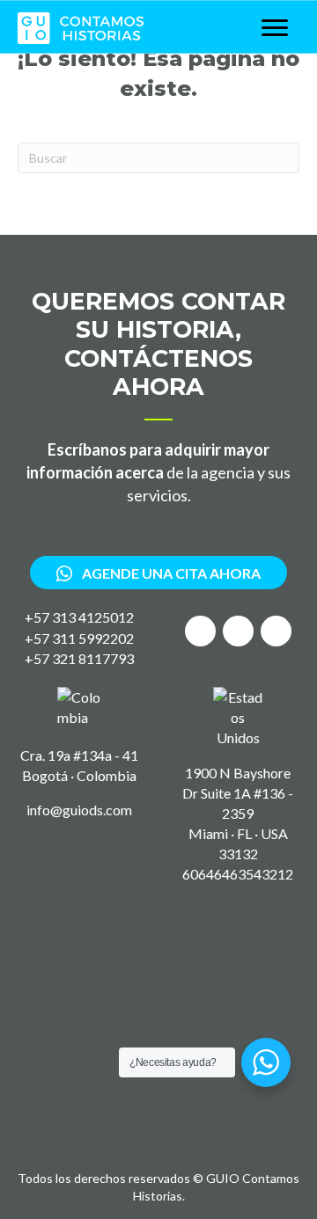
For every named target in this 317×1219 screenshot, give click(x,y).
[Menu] (274, 28)
